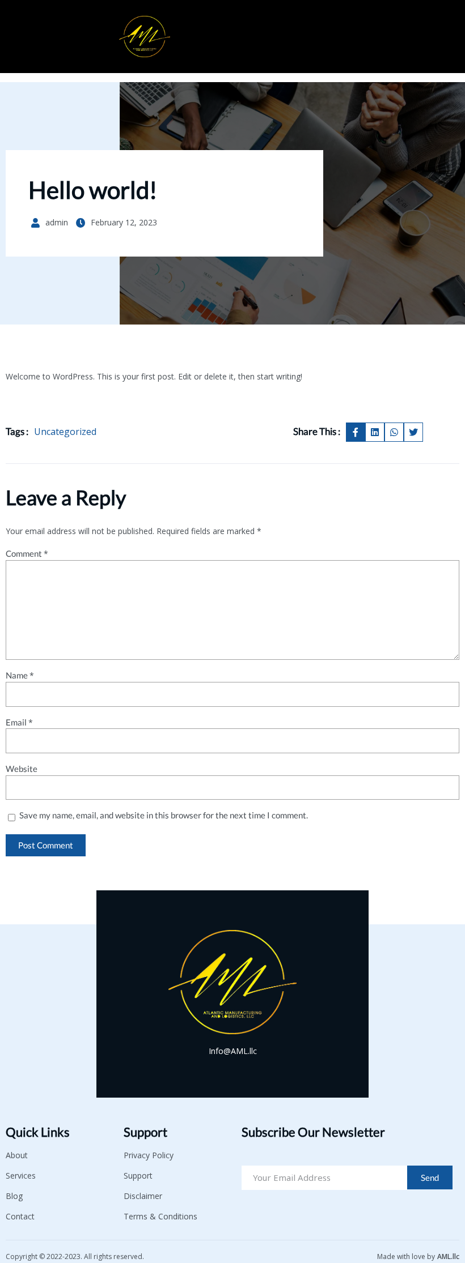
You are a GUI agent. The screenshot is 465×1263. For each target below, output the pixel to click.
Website (21, 769)
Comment (27, 553)
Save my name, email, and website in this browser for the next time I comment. (163, 815)
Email (19, 722)
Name (20, 675)
